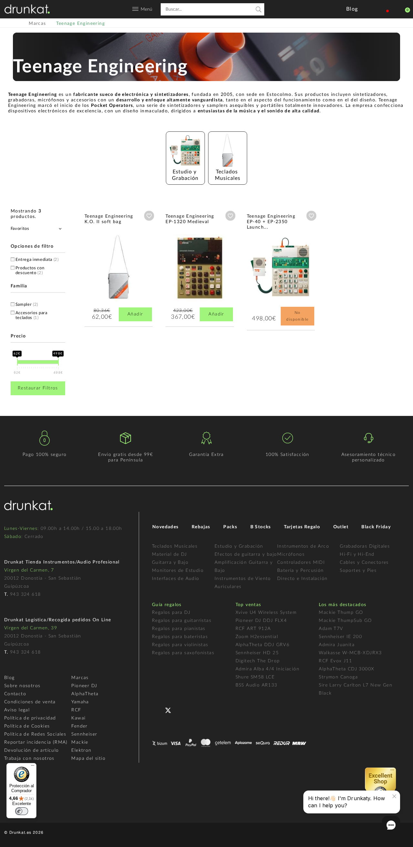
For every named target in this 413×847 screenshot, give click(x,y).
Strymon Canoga (338, 677)
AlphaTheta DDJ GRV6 (263, 645)
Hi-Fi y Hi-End (357, 554)
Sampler (26, 305)
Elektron (81, 750)
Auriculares (228, 586)
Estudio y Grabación (239, 546)
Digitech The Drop (258, 661)
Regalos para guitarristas (181, 620)
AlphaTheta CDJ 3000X (346, 669)
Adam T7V (331, 628)
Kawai (78, 718)
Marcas (79, 678)
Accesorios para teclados (31, 315)
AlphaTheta (84, 694)
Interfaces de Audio (175, 578)
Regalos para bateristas (180, 637)
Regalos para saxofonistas (183, 653)
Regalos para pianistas (179, 628)
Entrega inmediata (37, 260)
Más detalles (103, 284)
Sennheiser (84, 734)
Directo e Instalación (302, 578)
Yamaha (80, 702)
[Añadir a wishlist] (149, 216)
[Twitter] (170, 712)
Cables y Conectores (364, 562)
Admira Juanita (337, 645)
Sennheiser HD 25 (257, 653)
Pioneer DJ (84, 686)
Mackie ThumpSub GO (345, 620)
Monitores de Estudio (178, 570)
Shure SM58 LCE (255, 677)
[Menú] (32, 767)
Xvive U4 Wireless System (266, 612)
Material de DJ (169, 554)
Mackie (79, 742)
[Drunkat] (27, 9)
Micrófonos (291, 554)
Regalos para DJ (171, 612)
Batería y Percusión (300, 570)
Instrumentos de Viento (243, 578)
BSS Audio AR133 (256, 685)
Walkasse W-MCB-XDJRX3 (350, 653)
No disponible (297, 316)
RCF (76, 710)
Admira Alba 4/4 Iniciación (267, 669)
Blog (9, 678)
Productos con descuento (29, 270)
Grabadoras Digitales (365, 546)
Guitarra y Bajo (170, 562)
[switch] (21, 811)
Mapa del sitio (88, 758)
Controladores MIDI (301, 562)
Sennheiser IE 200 (340, 637)
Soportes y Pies (358, 570)
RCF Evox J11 (335, 661)
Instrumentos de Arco (303, 546)
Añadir (135, 314)
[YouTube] (183, 709)
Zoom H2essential (257, 637)
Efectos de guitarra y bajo (246, 554)
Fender (79, 726)
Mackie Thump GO (341, 612)
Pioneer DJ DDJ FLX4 (261, 620)
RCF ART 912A (253, 628)
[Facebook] (157, 709)
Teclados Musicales (174, 546)
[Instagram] (196, 709)
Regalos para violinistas (180, 645)
